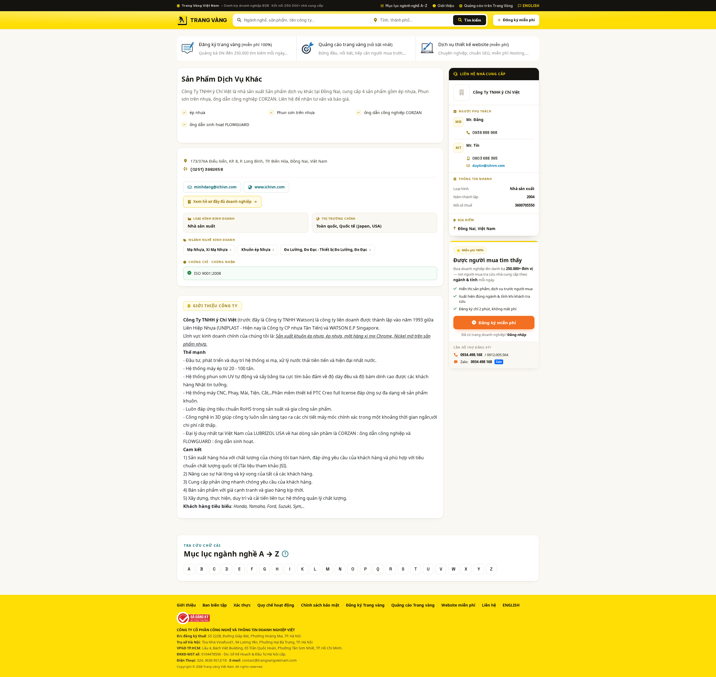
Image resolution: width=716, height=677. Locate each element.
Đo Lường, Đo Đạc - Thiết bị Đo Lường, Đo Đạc (325, 249)
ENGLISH (531, 5)
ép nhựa (197, 112)
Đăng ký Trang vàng (365, 605)
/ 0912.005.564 (484, 354)
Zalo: (481, 361)
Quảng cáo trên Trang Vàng (488, 5)
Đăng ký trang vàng (235, 44)
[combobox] (306, 20)
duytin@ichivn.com (488, 165)
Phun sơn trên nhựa (296, 112)
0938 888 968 (484, 132)
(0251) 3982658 (206, 169)
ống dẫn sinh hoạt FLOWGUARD (219, 124)
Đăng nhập (516, 334)
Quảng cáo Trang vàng (413, 605)
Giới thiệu (445, 5)
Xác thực (242, 605)
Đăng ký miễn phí (519, 20)
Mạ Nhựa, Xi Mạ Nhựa (207, 249)
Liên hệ (489, 605)
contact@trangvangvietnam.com (269, 660)
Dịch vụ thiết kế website (473, 44)
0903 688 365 (485, 158)
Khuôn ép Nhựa (255, 249)
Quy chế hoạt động (275, 605)
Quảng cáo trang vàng (355, 44)
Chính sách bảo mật (320, 605)
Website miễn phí (458, 605)
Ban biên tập (214, 605)
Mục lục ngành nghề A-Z (406, 5)
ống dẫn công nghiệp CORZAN (393, 112)
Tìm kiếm (472, 20)
